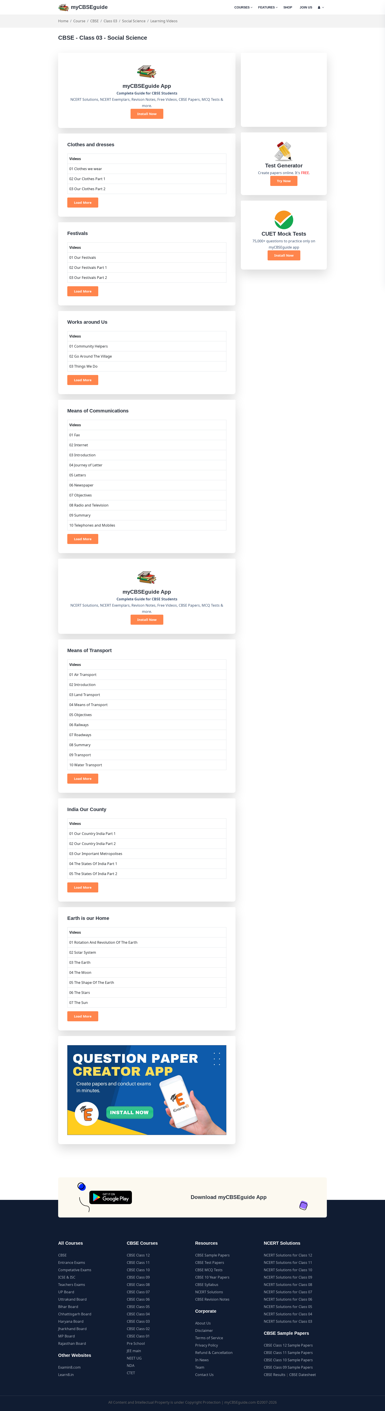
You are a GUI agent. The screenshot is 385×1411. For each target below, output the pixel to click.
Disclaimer (204, 1330)
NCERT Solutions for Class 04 (288, 1314)
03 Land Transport (84, 694)
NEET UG (134, 1358)
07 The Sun (78, 1002)
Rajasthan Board (72, 1343)
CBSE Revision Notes (212, 1299)
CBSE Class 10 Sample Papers (288, 1359)
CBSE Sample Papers (212, 1255)
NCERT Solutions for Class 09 (288, 1277)
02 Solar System (82, 952)
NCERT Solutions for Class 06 (288, 1299)
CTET (131, 1372)
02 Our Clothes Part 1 (87, 178)
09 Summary (79, 515)
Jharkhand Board (72, 1328)
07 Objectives (80, 495)
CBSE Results (274, 1374)
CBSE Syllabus (206, 1284)
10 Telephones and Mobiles (92, 525)
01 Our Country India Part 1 (92, 833)
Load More (83, 202)
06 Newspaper (81, 485)
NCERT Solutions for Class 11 (288, 1262)
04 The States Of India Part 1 (93, 863)
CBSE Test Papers (209, 1262)
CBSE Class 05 (138, 1306)
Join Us (306, 7)
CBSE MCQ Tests (209, 1269)
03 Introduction (82, 455)
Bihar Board (68, 1306)
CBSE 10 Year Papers (212, 1277)
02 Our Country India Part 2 (92, 843)
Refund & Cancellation (214, 1352)
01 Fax (74, 435)
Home (63, 21)
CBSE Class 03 (138, 1321)
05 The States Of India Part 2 (93, 873)
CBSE (94, 21)
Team (199, 1367)
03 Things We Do (83, 366)
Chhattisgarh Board (74, 1314)
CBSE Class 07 (138, 1291)
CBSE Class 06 (138, 1299)
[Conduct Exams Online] (146, 1090)
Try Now (284, 181)
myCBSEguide (88, 7)
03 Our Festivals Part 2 (88, 277)
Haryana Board (71, 1321)
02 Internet (78, 445)
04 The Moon (80, 972)
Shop (287, 7)
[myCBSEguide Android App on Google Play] (110, 1197)
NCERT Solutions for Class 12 (288, 1255)
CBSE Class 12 (138, 1255)
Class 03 (110, 21)
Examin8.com (69, 1367)
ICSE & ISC (66, 1277)
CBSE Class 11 (138, 1262)
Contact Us (204, 1374)
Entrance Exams (71, 1262)
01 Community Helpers (88, 346)
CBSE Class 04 (138, 1314)
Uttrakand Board (72, 1299)
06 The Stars (79, 992)
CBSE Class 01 (138, 1336)
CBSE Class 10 (138, 1269)
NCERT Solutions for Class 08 (288, 1284)
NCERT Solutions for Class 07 (288, 1291)
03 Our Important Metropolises (95, 853)
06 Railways (79, 724)
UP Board (66, 1291)
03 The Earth (79, 962)
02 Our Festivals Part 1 (88, 267)
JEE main (134, 1350)
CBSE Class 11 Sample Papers (288, 1352)
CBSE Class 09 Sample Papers (288, 1367)
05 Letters (77, 475)
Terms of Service (209, 1337)
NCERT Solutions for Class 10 (288, 1269)
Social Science (133, 21)
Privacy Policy (206, 1345)
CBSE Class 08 (138, 1284)
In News (202, 1359)
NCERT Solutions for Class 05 (288, 1306)
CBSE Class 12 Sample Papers (288, 1345)
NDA (130, 1365)
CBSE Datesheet (302, 1374)
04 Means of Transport (88, 704)
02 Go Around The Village (90, 356)
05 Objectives (80, 714)
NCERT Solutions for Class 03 (288, 1321)
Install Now (147, 113)
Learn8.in (66, 1374)
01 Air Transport (82, 674)
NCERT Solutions (209, 1291)
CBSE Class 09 (138, 1277)
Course (79, 21)
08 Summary (79, 744)
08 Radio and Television (89, 505)
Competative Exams (74, 1269)
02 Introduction (82, 684)
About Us (203, 1323)
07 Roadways (80, 734)
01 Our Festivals (82, 257)
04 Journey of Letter (85, 465)
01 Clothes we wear (85, 168)
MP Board (66, 1336)
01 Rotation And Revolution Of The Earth (103, 942)
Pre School (136, 1343)
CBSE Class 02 (138, 1328)
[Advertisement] (284, 90)
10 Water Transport (85, 764)
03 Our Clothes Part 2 (87, 188)
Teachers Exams (71, 1284)
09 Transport (80, 754)
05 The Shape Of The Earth (91, 982)
